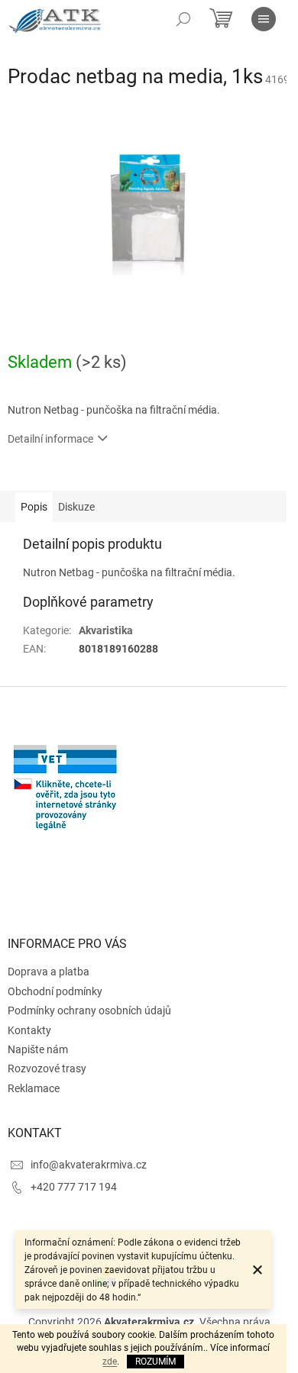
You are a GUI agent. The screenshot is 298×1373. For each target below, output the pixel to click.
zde (109, 1361)
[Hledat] (183, 19)
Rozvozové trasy (47, 1068)
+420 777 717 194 (74, 1187)
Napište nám (38, 1049)
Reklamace (34, 1088)
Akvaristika (106, 630)
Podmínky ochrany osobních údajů (89, 1010)
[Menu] (263, 19)
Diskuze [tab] (76, 507)
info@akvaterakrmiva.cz (89, 1165)
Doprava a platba (48, 971)
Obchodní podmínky (55, 991)
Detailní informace (50, 439)
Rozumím (155, 1361)
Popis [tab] (34, 507)
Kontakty (29, 1030)
